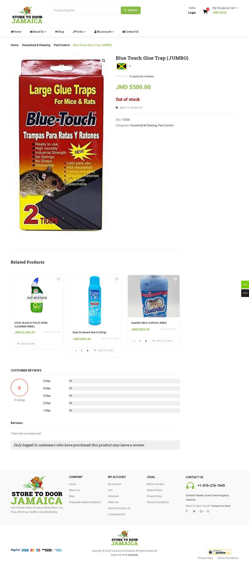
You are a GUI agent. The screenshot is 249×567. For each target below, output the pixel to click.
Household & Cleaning (36, 45)
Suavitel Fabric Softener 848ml (148, 322)
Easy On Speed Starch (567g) (89, 332)
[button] (224, 10)
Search (133, 10)
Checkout (113, 496)
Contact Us (132, 31)
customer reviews (142, 76)
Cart (110, 490)
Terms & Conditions (158, 502)
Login (192, 12)
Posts (79, 31)
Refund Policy (154, 490)
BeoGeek (133, 555)
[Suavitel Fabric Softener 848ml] (154, 277)
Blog (71, 496)
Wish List (113, 502)
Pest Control (62, 45)
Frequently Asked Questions (85, 502)
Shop (61, 31)
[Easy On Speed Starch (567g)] (95, 277)
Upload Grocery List (119, 508)
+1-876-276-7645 (211, 485)
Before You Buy (155, 484)
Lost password (116, 514)
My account (104, 31)
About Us (38, 31)
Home (17, 31)
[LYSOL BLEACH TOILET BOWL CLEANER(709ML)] (37, 277)
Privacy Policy (154, 496)
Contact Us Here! (220, 505)
